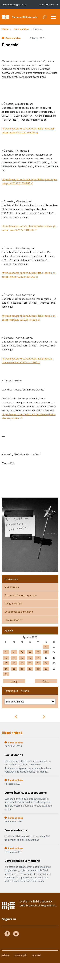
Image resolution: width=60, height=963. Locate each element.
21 (37, 663)
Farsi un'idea (21, 29)
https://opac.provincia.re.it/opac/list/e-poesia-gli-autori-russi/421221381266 (29, 228)
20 (29, 663)
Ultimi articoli (12, 732)
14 (37, 658)
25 (13, 669)
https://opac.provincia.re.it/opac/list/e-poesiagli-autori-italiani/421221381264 (28, 130)
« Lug (14, 681)
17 (5, 663)
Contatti (36, 955)
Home (5, 29)
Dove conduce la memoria (18, 612)
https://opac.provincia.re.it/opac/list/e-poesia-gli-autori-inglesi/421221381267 (29, 275)
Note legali (20, 955)
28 (37, 669)
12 (21, 658)
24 (5, 669)
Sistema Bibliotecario (24, 17)
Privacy (5, 955)
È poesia (10, 44)
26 (21, 669)
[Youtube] (16, 934)
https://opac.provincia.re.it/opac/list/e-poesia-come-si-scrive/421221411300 (27, 360)
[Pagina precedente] (16, 717)
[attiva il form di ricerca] (44, 17)
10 (5, 658)
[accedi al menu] (53, 16)
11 (13, 658)
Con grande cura (13, 603)
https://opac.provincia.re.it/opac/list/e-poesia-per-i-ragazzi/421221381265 (29, 181)
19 (21, 663)
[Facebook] (7, 934)
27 (29, 669)
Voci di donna (11, 587)
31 (5, 674)
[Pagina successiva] (44, 717)
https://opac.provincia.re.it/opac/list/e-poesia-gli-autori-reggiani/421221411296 (29, 318)
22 (46, 663)
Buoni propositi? (13, 620)
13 (29, 658)
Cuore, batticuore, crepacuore (20, 595)
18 (13, 663)
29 (46, 669)
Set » (46, 681)
